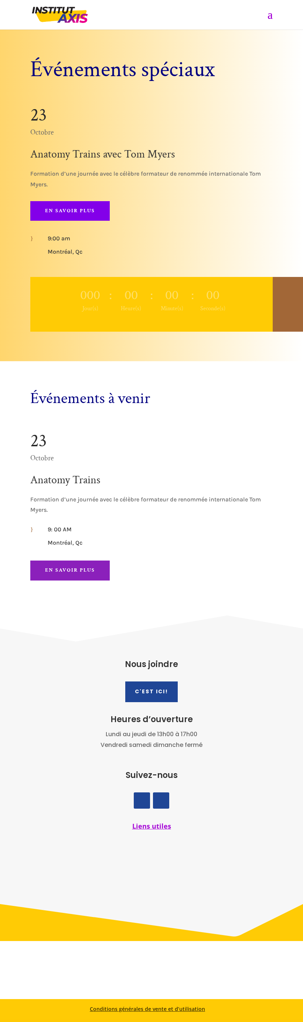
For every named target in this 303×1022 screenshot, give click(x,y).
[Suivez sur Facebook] (142, 800)
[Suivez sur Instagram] (161, 800)
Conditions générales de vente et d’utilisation (147, 1008)
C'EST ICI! (151, 691)
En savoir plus (70, 210)
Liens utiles (151, 826)
